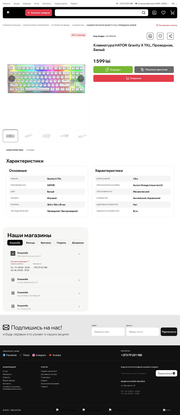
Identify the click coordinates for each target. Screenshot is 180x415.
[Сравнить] (154, 13)
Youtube (56, 355)
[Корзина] (172, 13)
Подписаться (169, 331)
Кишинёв (15, 242)
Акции (16, 3)
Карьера (27, 3)
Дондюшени (79, 242)
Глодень (61, 242)
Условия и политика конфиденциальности (12, 387)
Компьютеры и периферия (36, 25)
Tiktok (26, 355)
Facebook (11, 355)
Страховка (45, 377)
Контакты (46, 3)
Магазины (7, 374)
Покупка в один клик (156, 69)
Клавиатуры (78, 25)
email (129, 326)
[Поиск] (143, 12)
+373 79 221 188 (126, 3)
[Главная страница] (14, 12)
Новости (6, 3)
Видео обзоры (9, 380)
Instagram (41, 355)
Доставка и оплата (49, 374)
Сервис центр (61, 3)
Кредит (44, 380)
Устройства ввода (60, 25)
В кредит (115, 69)
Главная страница (12, 25)
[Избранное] (163, 13)
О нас (36, 3)
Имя (94, 326)
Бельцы (30, 242)
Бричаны (46, 242)
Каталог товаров (40, 12)
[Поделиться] (170, 36)
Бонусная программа (50, 383)
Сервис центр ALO (49, 371)
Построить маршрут (19, 261)
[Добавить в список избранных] (160, 36)
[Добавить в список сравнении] (150, 36)
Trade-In (74, 3)
